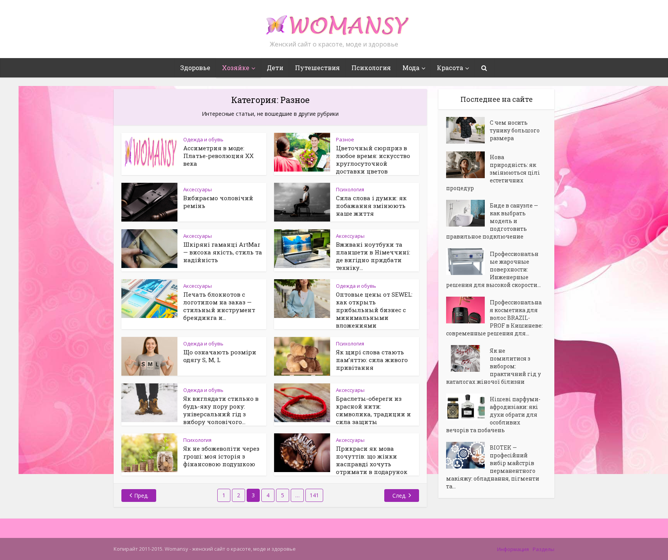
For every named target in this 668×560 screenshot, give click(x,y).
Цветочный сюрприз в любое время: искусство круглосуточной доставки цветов (373, 159)
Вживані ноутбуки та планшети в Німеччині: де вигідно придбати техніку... (373, 255)
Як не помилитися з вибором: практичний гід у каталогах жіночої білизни (493, 366)
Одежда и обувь (203, 139)
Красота (450, 68)
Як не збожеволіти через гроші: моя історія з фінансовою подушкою (221, 456)
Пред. (141, 495)
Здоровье (195, 68)
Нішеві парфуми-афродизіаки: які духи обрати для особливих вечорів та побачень (493, 414)
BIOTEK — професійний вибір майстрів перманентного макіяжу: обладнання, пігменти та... (492, 467)
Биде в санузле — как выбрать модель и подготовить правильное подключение (492, 221)
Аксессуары (197, 189)
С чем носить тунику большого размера (515, 130)
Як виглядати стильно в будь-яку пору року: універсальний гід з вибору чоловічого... (221, 410)
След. (399, 495)
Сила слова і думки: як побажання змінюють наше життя (371, 205)
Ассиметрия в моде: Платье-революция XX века (218, 155)
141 (314, 495)
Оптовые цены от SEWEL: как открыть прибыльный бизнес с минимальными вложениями (374, 309)
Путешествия (317, 68)
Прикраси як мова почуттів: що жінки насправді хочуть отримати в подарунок (371, 460)
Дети (275, 68)
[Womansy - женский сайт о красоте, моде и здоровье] (334, 22)
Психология (371, 68)
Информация (513, 549)
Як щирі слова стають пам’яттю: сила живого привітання (372, 359)
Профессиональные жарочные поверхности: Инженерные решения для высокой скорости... (493, 269)
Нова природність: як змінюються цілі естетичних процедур (493, 172)
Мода (410, 68)
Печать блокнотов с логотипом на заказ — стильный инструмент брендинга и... (219, 305)
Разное (345, 139)
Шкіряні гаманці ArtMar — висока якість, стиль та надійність (222, 252)
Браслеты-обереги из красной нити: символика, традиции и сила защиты (373, 410)
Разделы (543, 549)
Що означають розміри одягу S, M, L (219, 356)
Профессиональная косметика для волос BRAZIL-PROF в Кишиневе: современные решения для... (494, 318)
